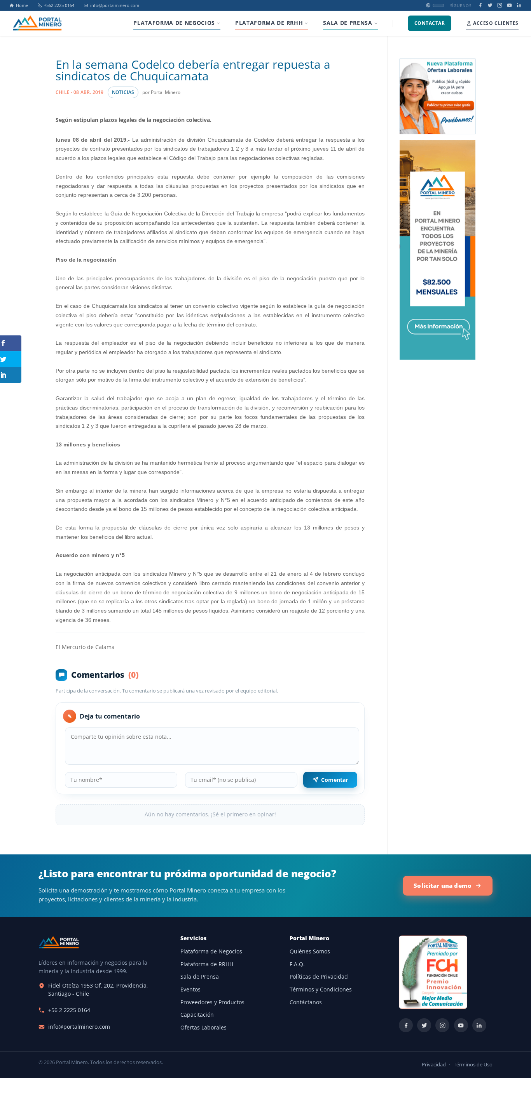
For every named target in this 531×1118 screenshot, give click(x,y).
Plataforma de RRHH (206, 964)
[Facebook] (480, 5)
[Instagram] (499, 5)
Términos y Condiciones (321, 989)
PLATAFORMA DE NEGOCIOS (174, 22)
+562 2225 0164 (59, 5)
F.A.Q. (297, 964)
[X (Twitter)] (490, 5)
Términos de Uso (473, 1064)
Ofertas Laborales (203, 1027)
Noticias (123, 92)
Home (22, 5)
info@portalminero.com (114, 5)
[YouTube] (509, 5)
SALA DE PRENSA (347, 22)
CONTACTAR (429, 23)
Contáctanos (306, 1002)
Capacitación (197, 1014)
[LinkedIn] (519, 5)
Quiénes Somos (310, 951)
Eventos (190, 989)
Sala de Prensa (199, 976)
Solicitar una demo (443, 885)
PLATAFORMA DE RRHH (269, 22)
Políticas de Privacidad (319, 976)
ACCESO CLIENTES (496, 23)
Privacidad (434, 1064)
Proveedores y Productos (212, 1002)
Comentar (334, 779)
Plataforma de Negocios (211, 951)
